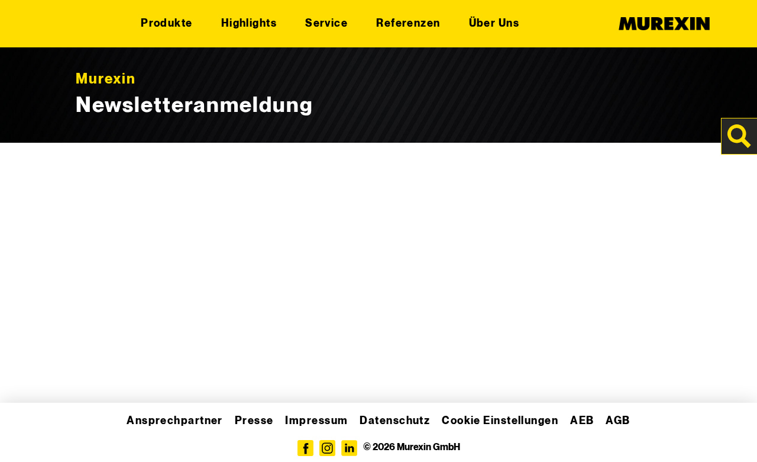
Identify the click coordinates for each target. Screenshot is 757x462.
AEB (582, 420)
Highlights (249, 23)
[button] (26, 436)
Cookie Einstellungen (500, 420)
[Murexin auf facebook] (305, 448)
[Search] (739, 136)
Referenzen (408, 23)
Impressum (316, 420)
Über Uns (494, 23)
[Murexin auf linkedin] (349, 448)
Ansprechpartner (175, 420)
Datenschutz (395, 420)
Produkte (167, 23)
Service (326, 23)
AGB (618, 420)
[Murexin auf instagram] (327, 448)
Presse (254, 420)
